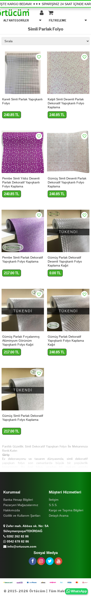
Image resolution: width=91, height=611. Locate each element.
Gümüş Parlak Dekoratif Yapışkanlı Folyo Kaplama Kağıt (66, 340)
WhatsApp (79, 591)
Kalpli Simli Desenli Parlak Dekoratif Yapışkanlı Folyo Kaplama (66, 103)
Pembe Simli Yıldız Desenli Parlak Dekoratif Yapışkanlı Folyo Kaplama (21, 182)
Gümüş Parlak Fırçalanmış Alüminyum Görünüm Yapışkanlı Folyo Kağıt (21, 340)
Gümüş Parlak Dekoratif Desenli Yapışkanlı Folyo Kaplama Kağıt (65, 261)
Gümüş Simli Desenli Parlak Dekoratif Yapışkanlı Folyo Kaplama (67, 182)
